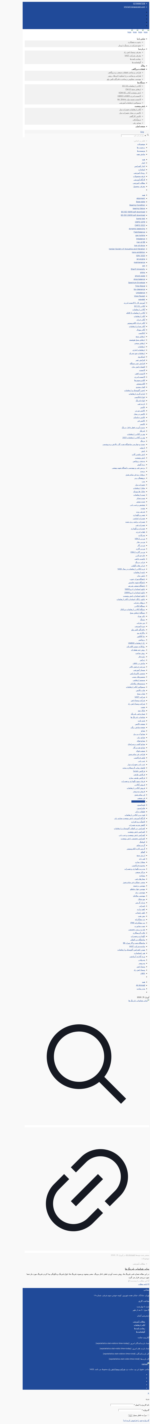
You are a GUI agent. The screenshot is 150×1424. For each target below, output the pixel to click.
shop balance (139, 279)
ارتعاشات (141, 347)
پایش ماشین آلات (138, 454)
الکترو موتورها (139, 380)
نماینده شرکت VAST (137, 946)
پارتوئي (142, 448)
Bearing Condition (137, 205)
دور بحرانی (141, 623)
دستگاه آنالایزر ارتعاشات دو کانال (132, 609)
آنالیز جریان (141, 320)
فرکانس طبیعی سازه (137, 778)
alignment (141, 198)
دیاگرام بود (141, 633)
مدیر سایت (141, 989)
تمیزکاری (141, 535)
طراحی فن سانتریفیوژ (136, 754)
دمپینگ (142, 619)
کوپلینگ (142, 842)
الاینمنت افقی (140, 373)
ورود (130, 1415)
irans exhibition (138, 252)
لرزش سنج (141, 855)
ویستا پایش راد (139, 970)
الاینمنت (142, 370)
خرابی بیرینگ (140, 562)
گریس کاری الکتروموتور (136, 849)
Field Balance (139, 232)
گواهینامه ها (140, 1332)
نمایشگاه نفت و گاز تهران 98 (134, 943)
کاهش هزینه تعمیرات (137, 825)
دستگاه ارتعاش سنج (137, 613)
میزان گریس (140, 903)
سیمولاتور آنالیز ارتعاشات (135, 687)
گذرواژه (145, 1410)
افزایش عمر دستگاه (137, 363)
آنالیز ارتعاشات (139, 316)
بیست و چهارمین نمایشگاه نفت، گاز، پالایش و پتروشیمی (123, 444)
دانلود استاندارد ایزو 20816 (134, 593)
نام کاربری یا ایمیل (141, 1405)
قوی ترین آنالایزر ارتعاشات (135, 815)
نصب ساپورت (139, 926)
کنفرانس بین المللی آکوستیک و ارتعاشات (129, 828)
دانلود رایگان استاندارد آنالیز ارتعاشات (131, 599)
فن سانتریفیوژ (139, 795)
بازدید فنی (141, 404)
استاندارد (141, 169)
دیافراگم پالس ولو (138, 630)
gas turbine (140, 235)
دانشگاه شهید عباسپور (136, 582)
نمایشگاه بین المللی (137, 940)
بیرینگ (142, 441)
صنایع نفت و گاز (139, 748)
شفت (143, 707)
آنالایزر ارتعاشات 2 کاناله (135, 313)
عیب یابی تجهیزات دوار (136, 764)
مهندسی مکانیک (139, 896)
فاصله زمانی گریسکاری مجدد (134, 768)
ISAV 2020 (140, 256)
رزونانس (141, 640)
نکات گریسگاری (139, 933)
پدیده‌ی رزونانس (139, 461)
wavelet (141, 299)
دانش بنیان (141, 576)
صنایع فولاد (141, 741)
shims (142, 272)
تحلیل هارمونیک (139, 491)
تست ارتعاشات (139, 495)
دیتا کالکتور (141, 636)
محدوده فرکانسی (138, 865)
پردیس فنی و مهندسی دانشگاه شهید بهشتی (128, 468)
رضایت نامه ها (139, 1328)
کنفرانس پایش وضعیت (136, 832)
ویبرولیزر (141, 960)
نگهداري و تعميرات (138, 936)
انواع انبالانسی (139, 397)
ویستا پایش (141, 967)
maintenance (139, 262)
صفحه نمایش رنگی (138, 727)
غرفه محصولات (139, 176)
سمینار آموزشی (139, 670)
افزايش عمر (140, 360)
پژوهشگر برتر (139, 478)
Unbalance (140, 293)
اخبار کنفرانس (139, 166)
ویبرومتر (142, 963)
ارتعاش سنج (140, 336)
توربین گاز (141, 545)
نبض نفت (141, 916)
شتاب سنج (141, 694)
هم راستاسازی (139, 953)
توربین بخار (141, 542)
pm (143, 266)
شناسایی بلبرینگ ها (138, 717)
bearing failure (139, 208)
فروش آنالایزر (139, 785)
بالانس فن (141, 421)
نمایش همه (141, 154)
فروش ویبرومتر (139, 791)
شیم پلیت (141, 721)
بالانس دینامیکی (139, 417)
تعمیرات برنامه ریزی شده (135, 522)
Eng (142, 132)
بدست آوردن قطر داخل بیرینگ (133, 427)
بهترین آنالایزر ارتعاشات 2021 (133, 438)
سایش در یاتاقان (139, 663)
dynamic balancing (137, 229)
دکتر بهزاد (141, 616)
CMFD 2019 (140, 222)
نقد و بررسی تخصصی (136, 929)
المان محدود (140, 387)
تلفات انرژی (140, 532)
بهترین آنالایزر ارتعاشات (136, 434)
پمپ (143, 481)
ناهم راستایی (140, 913)
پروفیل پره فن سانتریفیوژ (135, 475)
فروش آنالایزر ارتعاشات (136, 788)
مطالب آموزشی (139, 183)
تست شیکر (141, 498)
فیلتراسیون (141, 808)
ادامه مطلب (143, 1284)
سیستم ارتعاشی (139, 680)
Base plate (140, 202)
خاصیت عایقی (139, 559)
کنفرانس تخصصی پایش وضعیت (133, 838)
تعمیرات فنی (140, 525)
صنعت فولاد (140, 751)
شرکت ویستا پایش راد (136, 704)
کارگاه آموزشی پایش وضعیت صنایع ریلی (129, 818)
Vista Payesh (139, 296)
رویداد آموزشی (139, 173)
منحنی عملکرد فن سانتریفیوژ (134, 882)
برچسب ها (141, 147)
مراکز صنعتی (140, 872)
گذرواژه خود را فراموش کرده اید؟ (136, 1420)
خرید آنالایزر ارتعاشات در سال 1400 (131, 569)
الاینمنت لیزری (139, 377)
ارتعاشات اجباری (138, 350)
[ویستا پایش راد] (138, 32)
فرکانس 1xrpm (139, 771)
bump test (140, 218)
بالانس (142, 407)
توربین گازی (140, 549)
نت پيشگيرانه (140, 919)
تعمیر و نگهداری (139, 515)
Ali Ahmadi (140, 985)
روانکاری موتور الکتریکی (135, 646)
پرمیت (142, 471)
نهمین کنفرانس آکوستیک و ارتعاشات (131, 950)
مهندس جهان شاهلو (137, 889)
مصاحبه (142, 876)
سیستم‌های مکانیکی (137, 683)
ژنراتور (142, 660)
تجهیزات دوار (140, 485)
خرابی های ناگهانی (138, 566)
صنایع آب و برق (139, 734)
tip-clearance (139, 289)
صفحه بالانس (140, 724)
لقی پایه (142, 859)
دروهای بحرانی (139, 603)
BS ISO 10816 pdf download (133, 212)
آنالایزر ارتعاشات (138, 309)
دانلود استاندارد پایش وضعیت (134, 596)
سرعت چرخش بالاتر (137, 667)
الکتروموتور (140, 384)
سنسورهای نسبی (138, 677)
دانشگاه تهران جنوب (137, 579)
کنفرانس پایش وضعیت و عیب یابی (132, 835)
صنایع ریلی (141, 737)
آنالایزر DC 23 (139, 306)
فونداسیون (141, 805)
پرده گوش (141, 464)
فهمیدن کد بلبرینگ (138, 801)
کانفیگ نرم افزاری (138, 822)
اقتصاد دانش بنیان (138, 367)
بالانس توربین (140, 411)
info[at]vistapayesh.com (134, 7)
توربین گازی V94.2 (137, 552)
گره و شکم (141, 845)
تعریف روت (140, 512)
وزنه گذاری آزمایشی (137, 956)
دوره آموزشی (140, 626)
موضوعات (141, 144)
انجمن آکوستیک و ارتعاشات (134, 390)
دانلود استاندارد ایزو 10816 (135, 589)
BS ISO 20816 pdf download (133, 215)
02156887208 (139, 3)
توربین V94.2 (140, 539)
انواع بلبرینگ (140, 400)
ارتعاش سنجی (139, 343)
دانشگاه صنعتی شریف (136, 586)
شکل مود (141, 710)
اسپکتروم (141, 357)
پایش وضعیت (140, 458)
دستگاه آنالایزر (139, 606)
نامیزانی (142, 906)
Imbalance (140, 239)
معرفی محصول (139, 186)
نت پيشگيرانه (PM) (137, 923)
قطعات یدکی (140, 812)
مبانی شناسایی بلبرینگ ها (137, 1268)
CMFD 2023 (140, 225)
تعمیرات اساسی (139, 518)
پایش (143, 451)
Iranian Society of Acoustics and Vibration (127, 249)
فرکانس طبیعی (139, 774)
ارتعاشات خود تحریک (137, 353)
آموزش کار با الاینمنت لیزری (134, 303)
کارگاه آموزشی (139, 180)
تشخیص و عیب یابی (137, 505)
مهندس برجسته (139, 886)
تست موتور (140, 502)
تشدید (143, 508)
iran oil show (139, 245)
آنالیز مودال (140, 330)
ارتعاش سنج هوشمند (137, 340)
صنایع (143, 731)
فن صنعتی (141, 798)
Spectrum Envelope (136, 283)
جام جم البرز (140, 555)
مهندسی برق (140, 892)
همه (143, 159)
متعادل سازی (140, 862)
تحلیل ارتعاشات (139, 488)
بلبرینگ (142, 431)
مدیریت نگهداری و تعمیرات (134, 869)
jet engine (141, 259)
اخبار (143, 163)
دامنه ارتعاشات (139, 572)
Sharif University (138, 269)
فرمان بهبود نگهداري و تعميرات (133, 781)
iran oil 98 (141, 242)
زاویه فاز (141, 657)
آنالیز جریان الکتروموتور (136, 323)
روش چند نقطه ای (138, 650)
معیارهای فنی (140, 879)
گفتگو (143, 852)
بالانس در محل (139, 414)
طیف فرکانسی (139, 758)
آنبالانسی (141, 333)
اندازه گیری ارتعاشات (137, 394)
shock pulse (140, 276)
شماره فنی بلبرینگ (138, 714)
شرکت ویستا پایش (138, 700)
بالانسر (142, 424)
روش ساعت (140, 653)
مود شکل (141, 899)
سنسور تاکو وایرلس (137, 673)
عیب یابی (141, 761)
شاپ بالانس (140, 690)
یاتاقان (142, 973)
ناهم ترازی (141, 909)
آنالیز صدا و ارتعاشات (137, 326)
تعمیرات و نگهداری (138, 528)
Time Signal (140, 286)
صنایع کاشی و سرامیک (136, 744)
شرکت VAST (140, 697)
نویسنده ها (141, 151)
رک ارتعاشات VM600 (136, 643)
